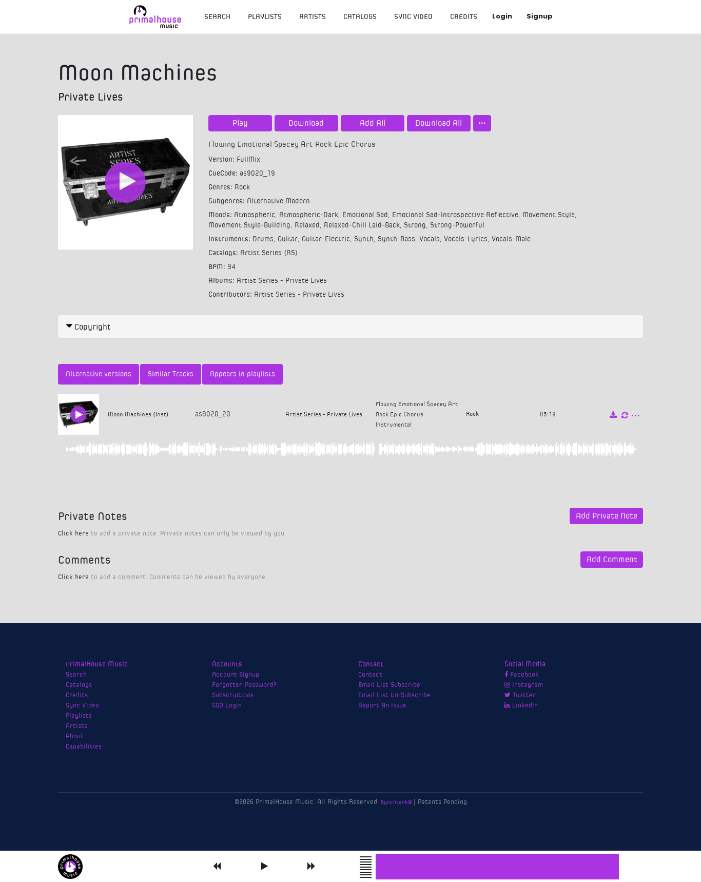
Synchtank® (397, 802)
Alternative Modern (278, 201)
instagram (526, 685)
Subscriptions (233, 695)
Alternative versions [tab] (98, 374)
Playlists (265, 17)
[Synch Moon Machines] (624, 415)
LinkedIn (524, 705)
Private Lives (90, 97)
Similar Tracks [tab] (170, 374)
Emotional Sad (365, 215)
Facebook (523, 675)
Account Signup (235, 675)
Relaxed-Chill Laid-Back (362, 225)
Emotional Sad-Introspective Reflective (455, 215)
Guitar (288, 239)
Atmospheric (254, 215)
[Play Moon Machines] (125, 182)
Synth (364, 239)
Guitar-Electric (326, 239)
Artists (312, 17)
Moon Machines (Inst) (138, 414)
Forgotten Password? (244, 685)
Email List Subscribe (389, 685)
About (75, 736)
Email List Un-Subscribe (394, 695)
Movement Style (548, 215)
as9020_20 (212, 414)
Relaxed (307, 225)
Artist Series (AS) (269, 253)
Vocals (429, 239)
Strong (415, 225)
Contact (370, 675)
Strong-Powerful (457, 225)
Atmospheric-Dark (308, 215)
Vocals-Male (511, 239)
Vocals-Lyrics (466, 239)
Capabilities (84, 746)
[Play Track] (78, 415)
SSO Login (227, 705)
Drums (263, 239)
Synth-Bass (396, 239)
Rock (242, 187)
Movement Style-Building (249, 225)
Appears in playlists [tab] (242, 374)
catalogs (360, 17)
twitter (523, 695)
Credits (463, 17)
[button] (350, 327)
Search (217, 17)
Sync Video (413, 17)
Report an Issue (382, 705)
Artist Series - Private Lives (282, 280)
